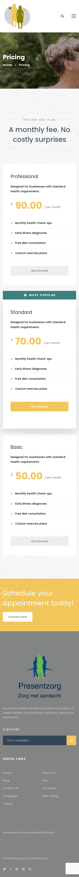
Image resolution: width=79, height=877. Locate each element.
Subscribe (71, 740)
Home (7, 65)
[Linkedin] (23, 869)
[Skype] (30, 869)
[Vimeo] (17, 869)
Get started (39, 271)
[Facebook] (10, 869)
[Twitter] (4, 869)
